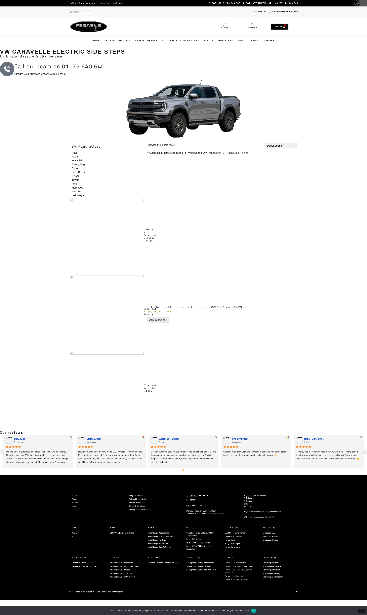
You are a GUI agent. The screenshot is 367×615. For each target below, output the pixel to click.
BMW (113, 527)
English (75, 12)
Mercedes (269, 527)
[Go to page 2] (185, 470)
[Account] (225, 24)
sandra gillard (239, 439)
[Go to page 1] (183, 470)
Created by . (112, 592)
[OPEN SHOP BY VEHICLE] (130, 40)
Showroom (252, 27)
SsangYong (193, 557)
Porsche (153, 557)
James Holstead (313, 439)
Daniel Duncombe (24, 439)
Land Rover (232, 527)
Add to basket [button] (157, 319)
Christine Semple (168, 439)
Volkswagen (271, 557)
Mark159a (92, 439)
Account (225, 27)
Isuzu (190, 527)
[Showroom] (252, 24)
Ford (151, 527)
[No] (361, 611)
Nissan (114, 557)
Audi (75, 527)
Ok (253, 610)
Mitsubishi (79, 557)
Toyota (229, 557)
